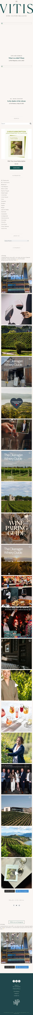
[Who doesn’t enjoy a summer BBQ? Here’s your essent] (16, 528)
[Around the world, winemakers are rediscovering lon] (16, 340)
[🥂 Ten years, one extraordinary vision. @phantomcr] (16, 810)
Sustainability (4, 213)
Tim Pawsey (13, 103)
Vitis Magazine (13, 60)
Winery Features (5, 226)
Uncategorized (4, 216)
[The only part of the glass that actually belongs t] (16, 309)
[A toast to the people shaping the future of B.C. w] (16, 779)
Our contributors (16, 986)
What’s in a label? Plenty (16, 58)
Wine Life (3, 222)
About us (16, 985)
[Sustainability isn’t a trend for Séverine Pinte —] (16, 748)
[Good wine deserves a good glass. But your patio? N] (16, 716)
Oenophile (3, 201)
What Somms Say (5, 218)
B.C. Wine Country (16, 98)
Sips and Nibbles (16, 55)
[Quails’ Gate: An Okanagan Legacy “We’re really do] (16, 685)
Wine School (4, 224)
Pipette (3, 205)
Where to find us (16, 988)
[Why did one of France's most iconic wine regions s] (16, 497)
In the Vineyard (4, 197)
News (2, 199)
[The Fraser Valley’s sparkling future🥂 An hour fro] (16, 654)
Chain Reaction (4, 186)
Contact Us (16, 995)
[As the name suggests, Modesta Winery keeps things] (16, 466)
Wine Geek (3, 220)
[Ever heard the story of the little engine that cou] (16, 372)
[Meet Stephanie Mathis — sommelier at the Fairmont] (16, 434)
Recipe (2, 207)
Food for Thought (5, 190)
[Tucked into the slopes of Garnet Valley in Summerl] (16, 560)
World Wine (4, 228)
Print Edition (16, 991)
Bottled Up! (3, 184)
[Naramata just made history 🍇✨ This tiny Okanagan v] (16, 842)
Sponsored (3, 211)
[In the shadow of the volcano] (16, 80)
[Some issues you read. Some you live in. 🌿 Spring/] (16, 873)
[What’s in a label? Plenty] (16, 37)
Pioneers (3, 203)
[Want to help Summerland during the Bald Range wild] (16, 403)
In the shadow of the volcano (16, 101)
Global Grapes (4, 193)
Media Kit (16, 993)
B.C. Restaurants (5, 180)
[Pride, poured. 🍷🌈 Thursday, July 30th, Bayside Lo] (16, 622)
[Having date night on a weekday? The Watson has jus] (16, 591)
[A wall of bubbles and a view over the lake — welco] (16, 278)
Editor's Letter (4, 188)
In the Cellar (4, 195)
